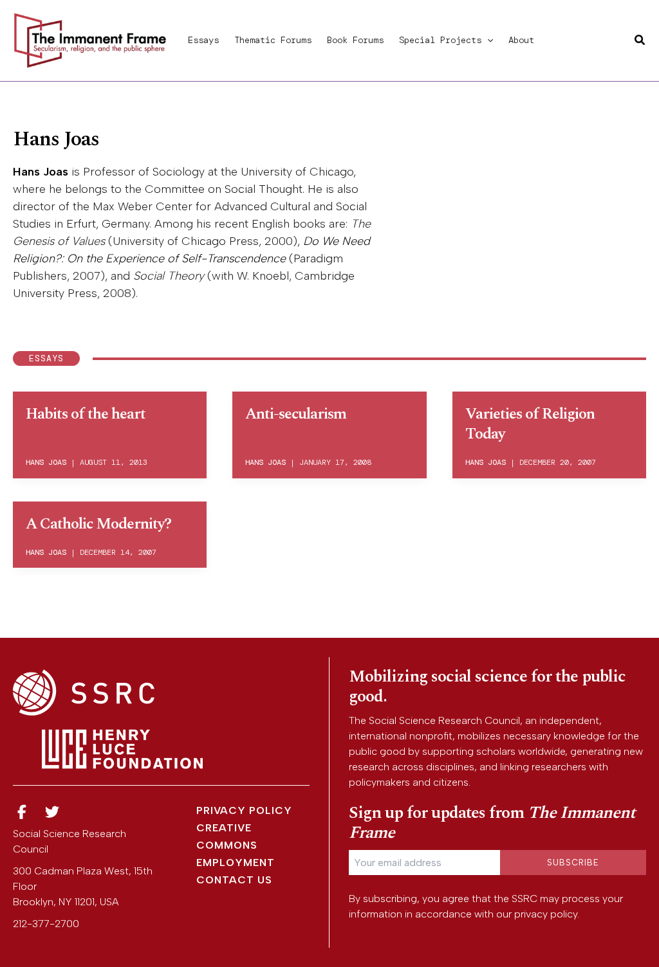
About (521, 40)
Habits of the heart (85, 414)
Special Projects (440, 40)
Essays (203, 40)
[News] (22, 812)
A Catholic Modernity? (98, 524)
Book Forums (355, 40)
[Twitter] (53, 812)
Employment (235, 862)
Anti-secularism (295, 414)
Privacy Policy (244, 810)
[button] (487, 40)
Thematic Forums (272, 40)
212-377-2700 (46, 923)
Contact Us (234, 880)
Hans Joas (40, 172)
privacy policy (545, 914)
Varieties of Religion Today (530, 424)
